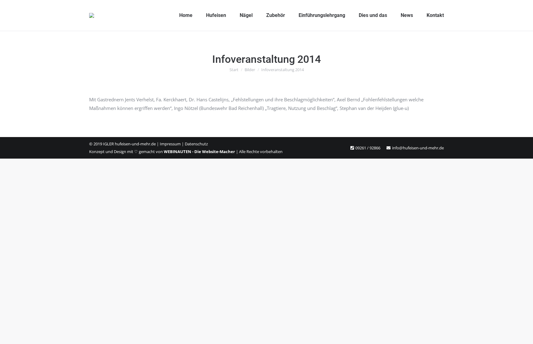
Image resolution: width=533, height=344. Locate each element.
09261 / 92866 (367, 148)
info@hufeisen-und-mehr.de (418, 148)
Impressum (170, 144)
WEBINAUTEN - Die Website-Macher (199, 151)
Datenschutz (196, 144)
